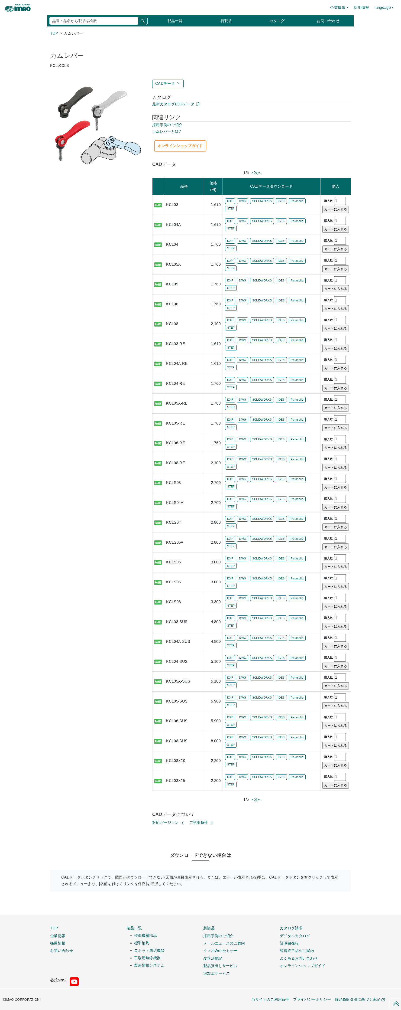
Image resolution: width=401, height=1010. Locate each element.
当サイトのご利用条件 (270, 999)
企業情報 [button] (337, 8)
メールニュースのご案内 (224, 943)
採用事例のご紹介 (167, 125)
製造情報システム (149, 965)
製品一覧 (174, 21)
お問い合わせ (328, 21)
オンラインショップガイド (180, 146)
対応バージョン (165, 822)
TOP (54, 928)
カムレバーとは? (166, 131)
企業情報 (57, 936)
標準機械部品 (145, 936)
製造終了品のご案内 (297, 950)
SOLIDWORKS (262, 201)
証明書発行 (289, 943)
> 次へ (256, 173)
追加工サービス (216, 973)
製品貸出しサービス (220, 966)
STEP (231, 208)
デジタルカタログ (295, 936)
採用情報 (361, 8)
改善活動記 (212, 958)
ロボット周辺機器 (149, 950)
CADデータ (165, 83)
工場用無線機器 (147, 958)
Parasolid (297, 201)
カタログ (277, 21)
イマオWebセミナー (220, 950)
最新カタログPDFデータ (173, 104)
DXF (230, 201)
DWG (242, 201)
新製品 (226, 21)
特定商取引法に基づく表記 (357, 999)
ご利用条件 (198, 822)
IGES (281, 201)
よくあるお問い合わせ (299, 958)
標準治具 (141, 943)
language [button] (383, 8)
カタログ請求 (291, 928)
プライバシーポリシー (312, 999)
